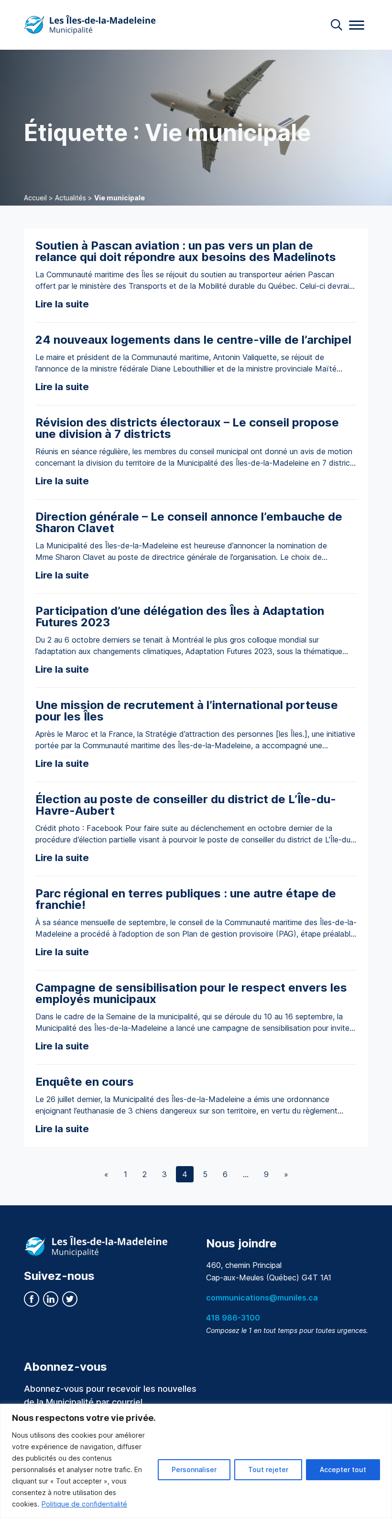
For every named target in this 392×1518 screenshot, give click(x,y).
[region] (196, 1461)
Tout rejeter (268, 1469)
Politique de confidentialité (84, 1504)
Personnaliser (194, 1469)
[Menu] (356, 25)
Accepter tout (343, 1469)
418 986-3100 (233, 1317)
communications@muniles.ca (262, 1297)
